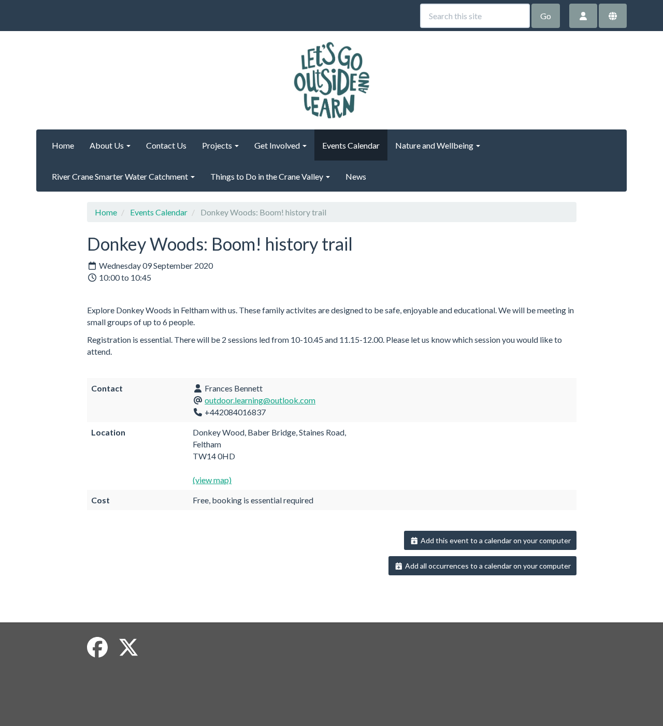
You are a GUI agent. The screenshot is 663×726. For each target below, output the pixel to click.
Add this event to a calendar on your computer (495, 540)
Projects (218, 145)
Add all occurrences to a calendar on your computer (487, 565)
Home (63, 145)
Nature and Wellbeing (435, 145)
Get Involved (277, 145)
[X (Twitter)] (128, 647)
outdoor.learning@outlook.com (260, 400)
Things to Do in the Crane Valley (267, 176)
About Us (107, 145)
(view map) (212, 480)
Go (545, 16)
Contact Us (166, 145)
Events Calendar (351, 145)
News (355, 176)
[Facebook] (97, 647)
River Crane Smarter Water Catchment (121, 176)
